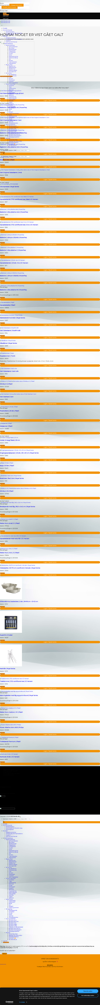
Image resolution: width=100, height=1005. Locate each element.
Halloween (12, 902)
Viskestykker (12, 857)
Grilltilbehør (12, 846)
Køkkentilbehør (10, 839)
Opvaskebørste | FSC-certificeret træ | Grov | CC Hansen (19, 225)
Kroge (10, 885)
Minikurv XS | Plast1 (6, 491)
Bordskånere (12, 868)
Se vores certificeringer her (8, 806)
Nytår (10, 109)
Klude (10, 119)
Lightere (11, 103)
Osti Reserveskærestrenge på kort (12, 93)
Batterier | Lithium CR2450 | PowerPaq (13, 237)
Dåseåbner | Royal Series (8, 343)
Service (11, 78)
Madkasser (12, 80)
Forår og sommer (14, 113)
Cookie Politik (7, 772)
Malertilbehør (13, 98)
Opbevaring (12, 88)
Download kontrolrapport (7, 793)
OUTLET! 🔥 (12, 938)
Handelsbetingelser (8, 769)
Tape (10, 87)
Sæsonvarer (9, 899)
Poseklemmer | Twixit (7, 356)
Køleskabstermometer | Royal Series (12, 318)
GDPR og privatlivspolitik (10, 771)
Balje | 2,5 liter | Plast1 (7, 160)
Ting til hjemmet (10, 84)
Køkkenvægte (13, 864)
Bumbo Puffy (12, 131)
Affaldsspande (13, 116)
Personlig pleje (13, 139)
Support (8, 40)
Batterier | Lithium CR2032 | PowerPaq (13, 276)
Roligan (11, 112)
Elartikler (11, 85)
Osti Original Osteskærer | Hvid (11, 172)
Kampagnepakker (14, 137)
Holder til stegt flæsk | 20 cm (10, 440)
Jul (10, 110)
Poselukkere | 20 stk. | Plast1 (9, 411)
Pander (11, 855)
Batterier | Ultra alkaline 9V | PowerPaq (13, 290)
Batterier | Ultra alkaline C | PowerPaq (13, 250)
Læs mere (2, 98)
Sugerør (11, 81)
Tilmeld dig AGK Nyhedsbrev (14, 833)
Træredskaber (13, 856)
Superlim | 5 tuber (6, 635)
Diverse (8, 138)
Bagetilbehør (13, 861)
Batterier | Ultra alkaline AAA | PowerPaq (14, 147)
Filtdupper (12, 886)
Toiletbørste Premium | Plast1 (10, 741)
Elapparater (12, 845)
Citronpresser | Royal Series (9, 186)
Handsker (11, 911)
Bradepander (13, 843)
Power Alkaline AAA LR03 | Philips (12, 727)
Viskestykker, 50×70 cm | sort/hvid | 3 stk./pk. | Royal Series (20, 568)
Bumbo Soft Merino (14, 134)
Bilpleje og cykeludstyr (15, 141)
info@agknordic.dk (5, 787)
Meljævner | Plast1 (6, 426)
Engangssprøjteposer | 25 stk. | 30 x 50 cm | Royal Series (19, 453)
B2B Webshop (8, 838)
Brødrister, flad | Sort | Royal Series (12, 478)
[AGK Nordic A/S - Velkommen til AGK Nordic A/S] (5, 21)
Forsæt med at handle (9, 7)
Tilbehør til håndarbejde (16, 927)
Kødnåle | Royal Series (7, 668)
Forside (5, 28)
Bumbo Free (12, 128)
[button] (5, 13)
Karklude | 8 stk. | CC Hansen (10, 757)
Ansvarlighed (10, 829)
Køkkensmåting (13, 852)
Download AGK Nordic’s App (11, 773)
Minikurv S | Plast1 (6, 384)
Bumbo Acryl (12, 126)
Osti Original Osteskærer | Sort (10, 120)
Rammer (11, 89)
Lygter (11, 102)
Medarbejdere (10, 31)
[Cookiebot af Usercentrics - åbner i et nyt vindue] (9, 1002)
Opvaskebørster (13, 123)
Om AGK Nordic (7, 30)
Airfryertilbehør (13, 841)
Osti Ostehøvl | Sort (6, 397)
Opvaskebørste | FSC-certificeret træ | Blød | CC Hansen (19, 199)
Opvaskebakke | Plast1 (7, 305)
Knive (10, 849)
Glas (10, 77)
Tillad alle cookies (87, 991)
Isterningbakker (13, 82)
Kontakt (5, 831)
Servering (9, 867)
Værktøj (11, 101)
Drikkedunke (13, 870)
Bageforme (12, 860)
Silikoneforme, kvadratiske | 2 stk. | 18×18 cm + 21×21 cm (19, 601)
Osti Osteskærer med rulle (9, 371)
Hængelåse (12, 99)
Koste (10, 914)
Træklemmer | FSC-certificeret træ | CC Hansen (16, 681)
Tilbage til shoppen (16, 5)
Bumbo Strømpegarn (15, 135)
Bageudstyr (9, 859)
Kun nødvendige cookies (87, 995)
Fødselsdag (12, 106)
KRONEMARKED (13, 142)
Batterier (11, 95)
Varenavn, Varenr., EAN (9, 150)
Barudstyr (12, 842)
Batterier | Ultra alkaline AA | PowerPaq (13, 107)
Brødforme (12, 863)
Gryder (11, 848)
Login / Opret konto (50, 100)
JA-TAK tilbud (12, 145)
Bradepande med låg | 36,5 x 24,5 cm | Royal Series (17, 506)
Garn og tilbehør (10, 124)
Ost (10, 853)
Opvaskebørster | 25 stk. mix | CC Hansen (14, 263)
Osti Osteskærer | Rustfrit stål (10, 330)
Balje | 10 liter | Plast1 (7, 465)
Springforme (12, 866)
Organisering (12, 96)
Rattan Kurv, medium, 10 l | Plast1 (11, 712)
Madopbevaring (13, 850)
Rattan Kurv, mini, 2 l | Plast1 (9, 553)
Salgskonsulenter (11, 37)
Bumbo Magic (13, 924)
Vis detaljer (22, 1002)
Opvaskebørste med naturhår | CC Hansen (14, 538)
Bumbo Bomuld (13, 127)
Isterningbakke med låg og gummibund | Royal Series (19, 695)
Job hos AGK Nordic (8, 775)
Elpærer (11, 888)
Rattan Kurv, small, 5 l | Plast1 (10, 523)
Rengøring (9, 114)
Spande (11, 121)
